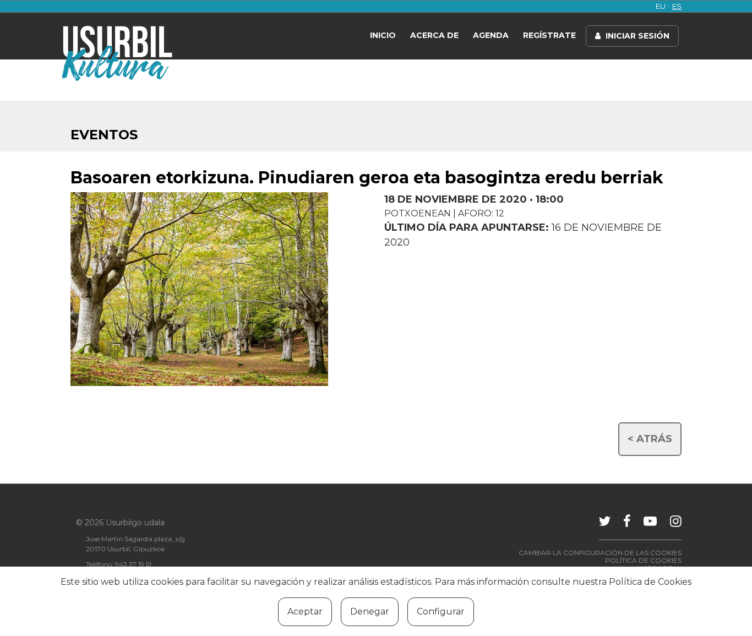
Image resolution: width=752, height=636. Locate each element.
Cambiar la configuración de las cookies (600, 552)
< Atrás (650, 439)
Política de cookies (643, 560)
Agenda (491, 35)
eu (661, 6)
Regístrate (549, 35)
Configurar (441, 611)
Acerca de (434, 35)
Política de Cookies (650, 582)
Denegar (369, 611)
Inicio (383, 35)
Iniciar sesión (636, 36)
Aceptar (305, 611)
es (677, 6)
